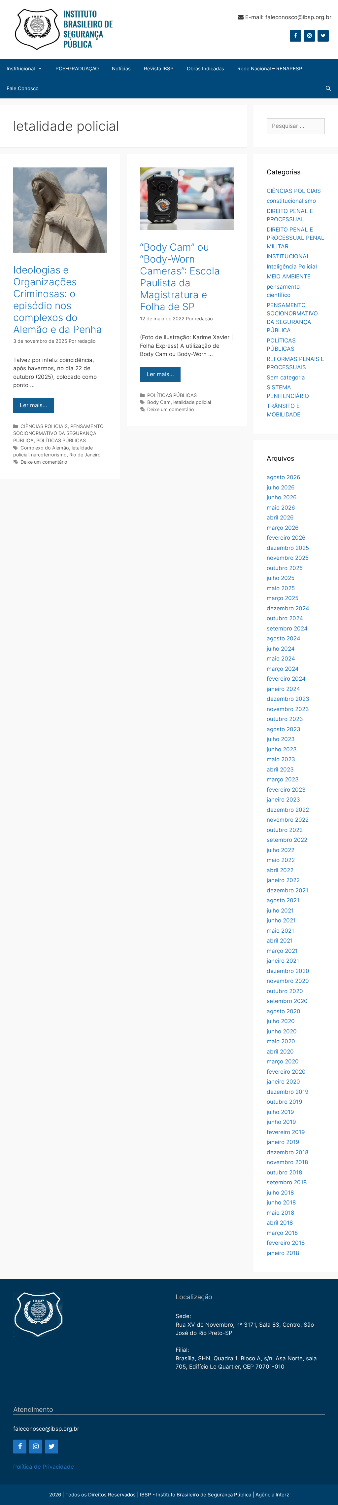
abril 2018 (280, 1222)
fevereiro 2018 (286, 1242)
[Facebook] (295, 36)
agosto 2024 (283, 638)
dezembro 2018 (287, 1152)
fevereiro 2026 (286, 537)
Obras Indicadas (205, 68)
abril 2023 (280, 769)
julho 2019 (280, 1112)
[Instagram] (309, 36)
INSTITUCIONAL (288, 256)
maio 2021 (280, 930)
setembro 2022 (287, 840)
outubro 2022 (285, 830)
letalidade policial (192, 402)
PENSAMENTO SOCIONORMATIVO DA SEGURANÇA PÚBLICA (58, 433)
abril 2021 (280, 940)
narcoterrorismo (49, 454)
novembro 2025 (288, 558)
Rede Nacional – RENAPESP (269, 68)
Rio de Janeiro (85, 454)
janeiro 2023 (283, 799)
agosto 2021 (283, 900)
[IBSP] (63, 29)
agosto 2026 (283, 477)
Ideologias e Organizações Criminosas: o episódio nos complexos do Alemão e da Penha (57, 299)
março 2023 (283, 779)
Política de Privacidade (43, 1466)
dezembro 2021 (287, 890)
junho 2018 (281, 1202)
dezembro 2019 (288, 1092)
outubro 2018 (284, 1172)
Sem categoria (286, 377)
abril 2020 (280, 1051)
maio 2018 (280, 1212)
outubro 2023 (285, 719)
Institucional (21, 68)
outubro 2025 (285, 568)
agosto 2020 (283, 1011)
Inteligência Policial (292, 266)
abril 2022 (280, 870)
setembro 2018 (287, 1182)
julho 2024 (281, 648)
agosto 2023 (283, 729)
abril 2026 (280, 517)
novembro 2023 (288, 709)
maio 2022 (281, 860)
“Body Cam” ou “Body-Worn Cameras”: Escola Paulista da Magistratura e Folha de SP (180, 276)
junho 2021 (281, 920)
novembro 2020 (288, 981)
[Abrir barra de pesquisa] (328, 88)
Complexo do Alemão (44, 447)
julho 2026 (281, 487)
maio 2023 (281, 759)
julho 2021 (280, 910)
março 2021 (282, 951)
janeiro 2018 (283, 1253)
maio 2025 (281, 588)
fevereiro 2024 (286, 678)
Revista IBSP (159, 68)
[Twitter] (323, 36)
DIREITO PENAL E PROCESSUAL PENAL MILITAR (295, 238)
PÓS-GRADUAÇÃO (77, 68)
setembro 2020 (287, 1001)
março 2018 (282, 1233)
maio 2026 (281, 507)
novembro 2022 (288, 819)
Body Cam (159, 402)
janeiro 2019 (283, 1142)
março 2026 (283, 527)
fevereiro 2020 (286, 1071)
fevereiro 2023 (286, 789)
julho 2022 (280, 850)
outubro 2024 (285, 618)
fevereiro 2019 (286, 1132)
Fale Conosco (23, 88)
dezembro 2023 (288, 699)
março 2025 (282, 598)
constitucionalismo (291, 200)
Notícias (121, 68)
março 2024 (283, 668)
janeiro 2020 (283, 1081)
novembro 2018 (287, 1162)
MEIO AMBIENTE (289, 276)
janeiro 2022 (283, 880)
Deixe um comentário (43, 462)
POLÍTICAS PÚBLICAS (61, 440)
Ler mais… (33, 405)
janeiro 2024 (283, 689)
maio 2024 (281, 658)
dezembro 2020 (288, 971)
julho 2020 (281, 1021)
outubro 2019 (284, 1101)
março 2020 (283, 1061)
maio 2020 (281, 1041)
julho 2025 (280, 578)
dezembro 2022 (288, 809)
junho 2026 (282, 497)
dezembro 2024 (288, 608)
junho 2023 (282, 749)
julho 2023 (281, 739)
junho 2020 (282, 1031)
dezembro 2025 (288, 548)
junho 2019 (281, 1122)
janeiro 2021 (283, 960)
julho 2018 (280, 1192)
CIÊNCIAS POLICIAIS (44, 426)
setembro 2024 (287, 628)
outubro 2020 (285, 991)
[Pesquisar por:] (296, 126)
